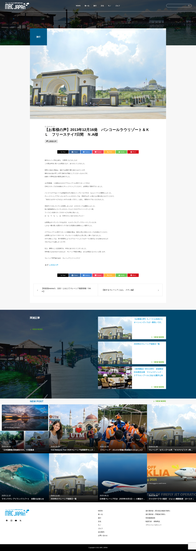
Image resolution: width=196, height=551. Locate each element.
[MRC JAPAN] (17, 5)
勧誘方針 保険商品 (153, 521)
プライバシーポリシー (154, 525)
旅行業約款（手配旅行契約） (156, 514)
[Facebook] (7, 520)
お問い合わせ (103, 535)
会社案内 (101, 532)
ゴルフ (117, 6)
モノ (109, 6)
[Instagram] (11, 520)
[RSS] (20, 520)
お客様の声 (52, 141)
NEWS (78, 6)
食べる (87, 6)
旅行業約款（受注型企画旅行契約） (158, 511)
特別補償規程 (150, 518)
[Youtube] (16, 520)
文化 (102, 6)
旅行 (95, 6)
